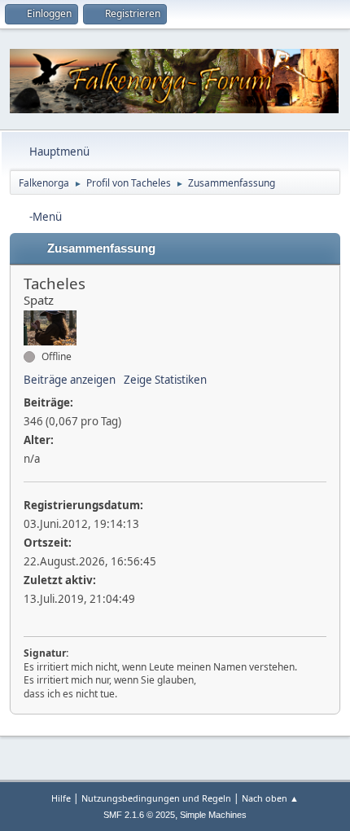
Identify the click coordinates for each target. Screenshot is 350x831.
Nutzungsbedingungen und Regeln (156, 798)
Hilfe (61, 798)
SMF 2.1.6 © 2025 (139, 815)
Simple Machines (213, 815)
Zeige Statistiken (165, 379)
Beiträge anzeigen (70, 379)
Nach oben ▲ (270, 798)
